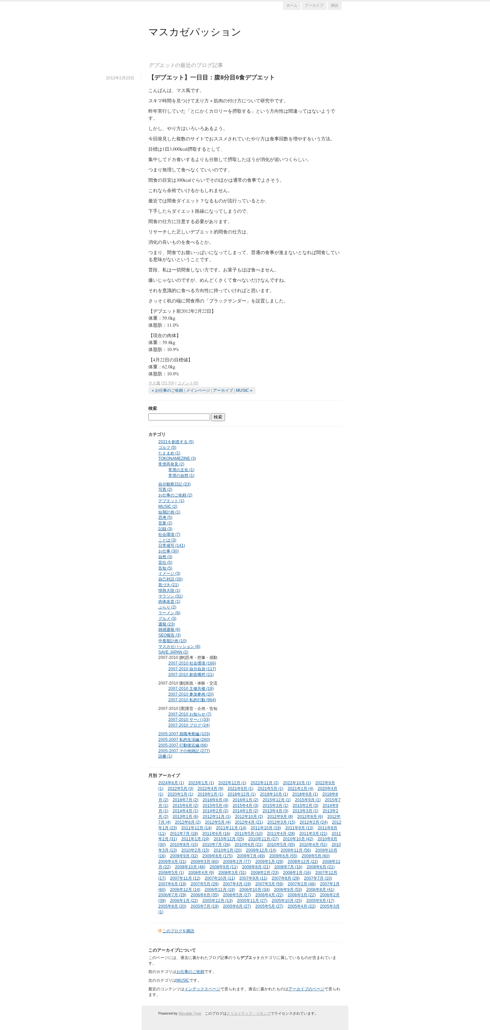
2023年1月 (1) (201, 783)
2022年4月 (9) (210, 788)
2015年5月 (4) (215, 805)
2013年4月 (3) (275, 811)
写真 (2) (165, 489)
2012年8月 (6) (310, 816)
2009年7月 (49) (251, 856)
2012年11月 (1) (217, 816)
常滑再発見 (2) (171, 464)
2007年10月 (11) (220, 878)
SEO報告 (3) (169, 635)
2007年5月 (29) (205, 884)
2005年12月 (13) (217, 900)
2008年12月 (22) (303, 861)
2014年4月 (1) (185, 811)
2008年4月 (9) (201, 872)
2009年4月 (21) (172, 861)
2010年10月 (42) (298, 839)
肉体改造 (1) (169, 601)
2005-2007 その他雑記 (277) (184, 751)
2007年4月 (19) (237, 884)
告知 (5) (165, 568)
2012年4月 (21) (249, 822)
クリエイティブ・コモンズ (249, 1013)
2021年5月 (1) (270, 788)
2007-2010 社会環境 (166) (192, 663)
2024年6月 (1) (171, 783)
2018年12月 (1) (242, 794)
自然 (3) (165, 557)
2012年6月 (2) (188, 822)
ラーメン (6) (169, 613)
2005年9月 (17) (320, 900)
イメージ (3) (169, 573)
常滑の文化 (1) (181, 469)
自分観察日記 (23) (174, 484)
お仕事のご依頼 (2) (175, 495)
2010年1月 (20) (228, 850)
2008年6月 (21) (321, 867)
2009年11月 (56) (296, 850)
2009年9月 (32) (184, 856)
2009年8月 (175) (217, 856)
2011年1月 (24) (195, 839)
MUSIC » (244, 390)
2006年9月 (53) (288, 889)
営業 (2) (165, 523)
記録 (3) (165, 529)
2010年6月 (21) (249, 844)
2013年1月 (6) (185, 816)
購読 (334, 5)
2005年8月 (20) (172, 906)
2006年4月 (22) (269, 895)
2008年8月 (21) (256, 867)
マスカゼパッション (194, 31)
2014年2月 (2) (215, 811)
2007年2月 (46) (302, 884)
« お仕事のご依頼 (167, 390)
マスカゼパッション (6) (179, 646)
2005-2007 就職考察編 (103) (184, 734)
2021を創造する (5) (176, 441)
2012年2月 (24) (314, 822)
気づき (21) (168, 585)
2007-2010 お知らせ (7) (189, 714)
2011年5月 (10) (249, 833)
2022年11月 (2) (265, 783)
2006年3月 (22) (302, 895)
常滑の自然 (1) (181, 475)
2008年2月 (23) (265, 872)
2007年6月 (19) (172, 884)
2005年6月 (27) (237, 906)
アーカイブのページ (306, 989)
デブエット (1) (171, 500)
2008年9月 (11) (224, 867)
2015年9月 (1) (308, 800)
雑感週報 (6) (169, 629)
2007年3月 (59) (269, 884)
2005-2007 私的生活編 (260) (184, 739)
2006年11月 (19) (220, 889)
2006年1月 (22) (184, 900)
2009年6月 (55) (283, 856)
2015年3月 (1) (275, 805)
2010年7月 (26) (216, 844)
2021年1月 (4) (300, 788)
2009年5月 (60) (316, 856)
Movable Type (190, 1013)
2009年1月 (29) (269, 861)
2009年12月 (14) (261, 850)
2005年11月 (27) (252, 900)
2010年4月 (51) (313, 844)
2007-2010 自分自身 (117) (192, 669)
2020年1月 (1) (180, 794)
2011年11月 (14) (231, 828)
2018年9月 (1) (305, 794)
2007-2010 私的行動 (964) (192, 700)
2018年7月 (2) (185, 800)
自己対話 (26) (170, 579)
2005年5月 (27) (269, 906)
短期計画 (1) (169, 512)
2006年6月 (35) (205, 895)
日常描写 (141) (171, 545)
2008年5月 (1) (171, 872)
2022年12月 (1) (232, 783)
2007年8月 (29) (286, 878)
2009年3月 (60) (205, 861)
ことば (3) (167, 540)
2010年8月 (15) (184, 844)
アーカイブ (314, 5)
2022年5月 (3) (180, 788)
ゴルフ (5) (167, 447)
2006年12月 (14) (185, 889)
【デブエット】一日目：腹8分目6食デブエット (211, 77)
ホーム (291, 5)
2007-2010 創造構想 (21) (191, 674)
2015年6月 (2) (185, 805)
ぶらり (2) (167, 607)
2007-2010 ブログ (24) (189, 725)
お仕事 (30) (168, 551)
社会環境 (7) (169, 534)
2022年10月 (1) (297, 783)
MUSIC (182, 980)
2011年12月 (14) (196, 828)
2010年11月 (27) (263, 839)
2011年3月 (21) (313, 833)
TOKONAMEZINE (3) (177, 458)
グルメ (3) (167, 618)
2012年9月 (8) (280, 816)
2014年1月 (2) (245, 811)
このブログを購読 (178, 931)
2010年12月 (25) (229, 839)
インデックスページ (202, 989)
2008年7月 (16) (288, 867)
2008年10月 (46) (190, 867)
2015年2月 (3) (305, 805)
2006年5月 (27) (237, 895)
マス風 (154, 383)
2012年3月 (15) (281, 822)
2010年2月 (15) (195, 850)
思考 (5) (165, 517)
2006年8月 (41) (320, 889)
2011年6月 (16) (216, 833)
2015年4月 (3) (245, 805)
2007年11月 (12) (185, 878)
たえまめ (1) (169, 453)
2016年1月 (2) (245, 800)
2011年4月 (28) (281, 833)
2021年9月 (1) (240, 788)
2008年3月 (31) (232, 872)
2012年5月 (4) (218, 822)
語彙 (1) (165, 756)
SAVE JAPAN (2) (173, 652)
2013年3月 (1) (305, 811)
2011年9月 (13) (299, 828)
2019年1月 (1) (210, 794)
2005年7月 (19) (205, 906)
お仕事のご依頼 (190, 971)
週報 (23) (166, 624)
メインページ (198, 390)
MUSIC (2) (167, 506)
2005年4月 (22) (302, 906)
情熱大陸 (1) (169, 590)
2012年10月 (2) (249, 816)
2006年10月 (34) (254, 889)
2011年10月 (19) (266, 828)
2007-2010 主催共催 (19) (191, 688)
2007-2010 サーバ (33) (189, 719)
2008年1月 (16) (297, 872)
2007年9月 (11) (253, 878)
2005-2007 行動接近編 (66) (183, 745)
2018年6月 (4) (215, 800)
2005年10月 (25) (287, 900)
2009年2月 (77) (237, 861)
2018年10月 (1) (274, 794)
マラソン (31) (170, 596)
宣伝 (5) (165, 562)
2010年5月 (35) (281, 844)
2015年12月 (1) (277, 800)
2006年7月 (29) (172, 895)
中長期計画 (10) (172, 641)
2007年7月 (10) (318, 878)
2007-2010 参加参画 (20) (191, 694)
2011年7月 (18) (184, 833)
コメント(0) (187, 383)
